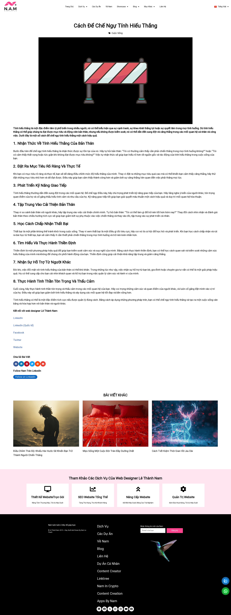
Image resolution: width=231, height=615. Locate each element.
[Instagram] (115, 609)
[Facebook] (104, 609)
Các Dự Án (96, 6)
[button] (16, 364)
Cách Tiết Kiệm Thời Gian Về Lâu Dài (172, 451)
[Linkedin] (99, 609)
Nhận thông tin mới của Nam (151, 526)
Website (17, 347)
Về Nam (109, 6)
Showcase (121, 6)
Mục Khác (148, 6)
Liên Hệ (163, 6)
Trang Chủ (69, 6)
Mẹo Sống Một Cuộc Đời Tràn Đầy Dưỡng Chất (108, 451)
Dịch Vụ (81, 6)
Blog (135, 6)
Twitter (17, 340)
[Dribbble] (120, 609)
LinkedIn (18, 318)
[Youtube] (126, 609)
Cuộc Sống (117, 33)
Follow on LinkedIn (25, 376)
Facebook (18, 332)
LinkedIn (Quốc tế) (23, 325)
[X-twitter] (109, 609)
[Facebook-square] (131, 609)
